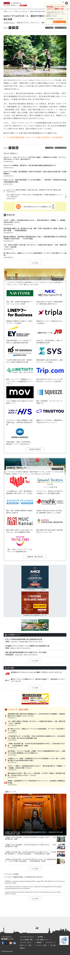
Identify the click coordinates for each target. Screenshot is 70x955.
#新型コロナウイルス (23, 22)
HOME (5, 11)
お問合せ (22, 948)
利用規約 (39, 942)
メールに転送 (49, 28)
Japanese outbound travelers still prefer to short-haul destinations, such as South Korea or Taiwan (33, 893)
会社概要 (40, 937)
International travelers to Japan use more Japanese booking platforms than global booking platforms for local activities (33, 887)
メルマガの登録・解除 (26, 939)
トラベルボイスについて (27, 937)
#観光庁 (43, 22)
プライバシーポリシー (26, 942)
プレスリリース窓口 (41, 945)
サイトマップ (49, 942)
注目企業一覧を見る (35, 449)
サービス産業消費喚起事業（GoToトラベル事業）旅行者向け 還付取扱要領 (33, 137)
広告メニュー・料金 (25, 945)
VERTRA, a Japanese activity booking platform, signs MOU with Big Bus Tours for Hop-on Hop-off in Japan (35, 882)
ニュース (10, 11)
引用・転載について (42, 939)
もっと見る (35, 263)
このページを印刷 (61, 28)
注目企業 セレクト (13, 278)
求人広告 (53, 945)
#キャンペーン (35, 22)
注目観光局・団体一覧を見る (35, 557)
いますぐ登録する (60, 22)
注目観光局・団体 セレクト (17, 468)
